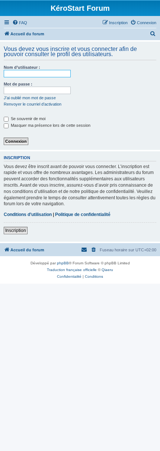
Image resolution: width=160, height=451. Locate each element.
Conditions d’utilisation (28, 214)
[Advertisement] (80, 367)
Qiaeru (107, 270)
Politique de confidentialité (83, 214)
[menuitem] (19, 22)
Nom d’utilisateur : (22, 67)
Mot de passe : (18, 84)
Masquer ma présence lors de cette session (50, 125)
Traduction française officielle (72, 270)
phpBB (63, 263)
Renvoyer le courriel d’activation (32, 104)
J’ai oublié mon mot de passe (30, 98)
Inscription (15, 230)
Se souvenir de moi (27, 118)
